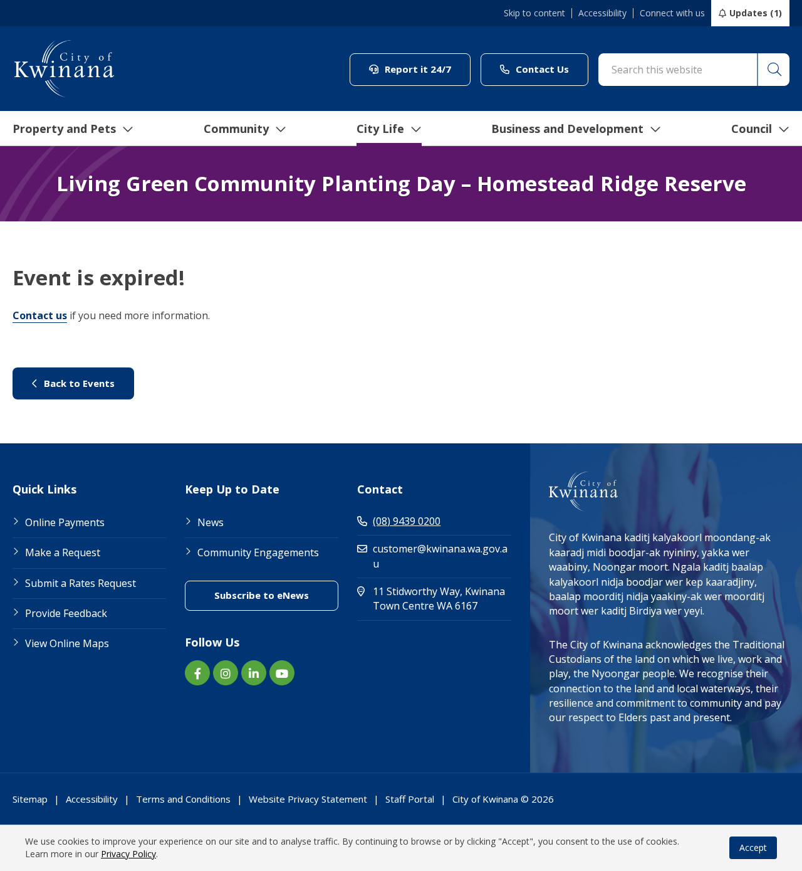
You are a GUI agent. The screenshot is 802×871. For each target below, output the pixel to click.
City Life (380, 128)
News (210, 522)
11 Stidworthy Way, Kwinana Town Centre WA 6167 (442, 598)
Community (236, 128)
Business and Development (567, 128)
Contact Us (550, 68)
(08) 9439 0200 (406, 521)
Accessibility (602, 13)
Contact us (40, 315)
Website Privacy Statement (308, 799)
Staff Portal (409, 799)
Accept (753, 847)
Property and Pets (64, 128)
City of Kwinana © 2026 (503, 799)
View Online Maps (67, 643)
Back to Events (87, 382)
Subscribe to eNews (276, 594)
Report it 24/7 (426, 68)
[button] (773, 69)
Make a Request (62, 552)
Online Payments (65, 522)
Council (751, 128)
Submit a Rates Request (80, 583)
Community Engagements (258, 552)
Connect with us (672, 13)
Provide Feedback (66, 613)
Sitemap (30, 799)
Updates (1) (755, 13)
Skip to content (534, 13)
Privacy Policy (128, 854)
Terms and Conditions (183, 799)
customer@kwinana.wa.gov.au (440, 556)
